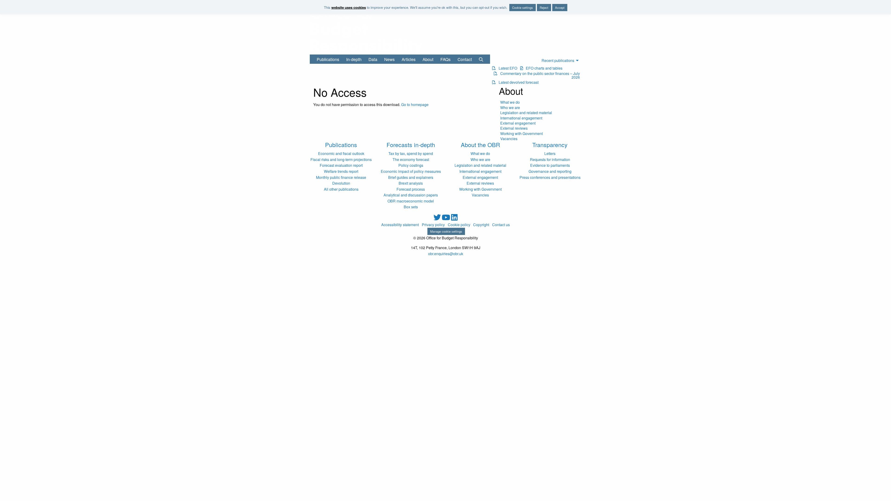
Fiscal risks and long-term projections (341, 159)
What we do (510, 102)
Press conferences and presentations (550, 177)
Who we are (510, 107)
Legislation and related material (526, 113)
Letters (549, 153)
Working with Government (521, 133)
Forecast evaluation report (341, 165)
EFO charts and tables (542, 68)
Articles (409, 59)
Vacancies (508, 139)
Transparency (550, 144)
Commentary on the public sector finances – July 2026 (538, 75)
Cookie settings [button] (522, 7)
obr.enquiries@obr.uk (445, 253)
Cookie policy (459, 225)
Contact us (501, 225)
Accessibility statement (400, 225)
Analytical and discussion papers (411, 195)
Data (372, 59)
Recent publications (558, 60)
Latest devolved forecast (517, 82)
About (428, 59)
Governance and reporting (550, 171)
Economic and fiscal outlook (341, 153)
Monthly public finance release (341, 177)
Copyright (481, 225)
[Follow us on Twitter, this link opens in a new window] (437, 218)
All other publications (341, 189)
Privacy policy (433, 225)
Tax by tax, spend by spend (410, 153)
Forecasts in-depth (411, 144)
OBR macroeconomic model (410, 201)
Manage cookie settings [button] (446, 231)
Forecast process (411, 189)
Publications (328, 59)
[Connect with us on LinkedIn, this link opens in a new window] (454, 218)
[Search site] (481, 59)
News (389, 59)
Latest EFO (506, 68)
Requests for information (550, 159)
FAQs (445, 59)
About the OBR (480, 144)
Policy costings (410, 165)
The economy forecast (411, 159)
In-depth (354, 59)
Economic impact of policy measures (411, 171)
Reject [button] (544, 7)
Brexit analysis (411, 183)
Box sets (411, 206)
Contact (465, 59)
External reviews (514, 128)
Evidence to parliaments (550, 165)
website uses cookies (348, 7)
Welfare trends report (341, 171)
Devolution (341, 183)
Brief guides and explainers (410, 177)
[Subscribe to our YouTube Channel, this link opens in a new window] (446, 218)
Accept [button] (560, 7)
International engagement (521, 118)
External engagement (518, 123)
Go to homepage (415, 104)
